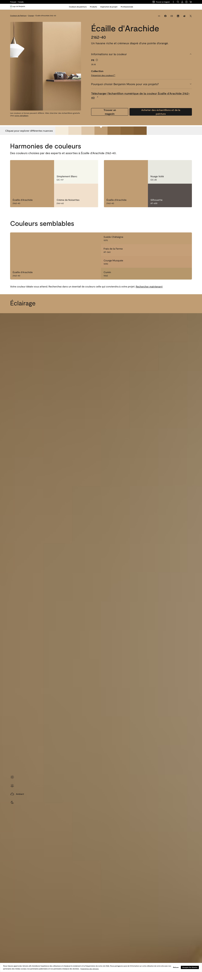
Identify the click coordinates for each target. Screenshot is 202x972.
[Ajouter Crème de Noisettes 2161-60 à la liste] (92, 188)
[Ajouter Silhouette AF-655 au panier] (178, 188)
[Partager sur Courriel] (172, 16)
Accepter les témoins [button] (189, 967)
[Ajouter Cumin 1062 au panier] (179, 273)
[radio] (12, 777)
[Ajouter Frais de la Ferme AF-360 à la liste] (186, 250)
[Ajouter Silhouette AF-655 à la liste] (186, 188)
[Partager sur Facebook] (165, 16)
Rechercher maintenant (149, 286)
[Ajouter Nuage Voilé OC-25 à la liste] (186, 165)
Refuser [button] (176, 967)
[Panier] (190, 2)
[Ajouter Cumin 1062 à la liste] (186, 273)
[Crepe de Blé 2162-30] (114, 130)
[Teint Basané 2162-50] (87, 130)
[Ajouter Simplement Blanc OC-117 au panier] (84, 165)
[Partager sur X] (191, 16)
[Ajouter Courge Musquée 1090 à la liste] (186, 261)
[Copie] (159, 16)
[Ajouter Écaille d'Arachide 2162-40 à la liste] (48, 165)
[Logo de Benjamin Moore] (19, 6)
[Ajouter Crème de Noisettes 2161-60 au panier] (84, 188)
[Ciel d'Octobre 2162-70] (61, 130)
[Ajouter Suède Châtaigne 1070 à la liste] (186, 238)
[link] (186, 2)
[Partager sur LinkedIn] (178, 16)
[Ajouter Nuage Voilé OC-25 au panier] (178, 165)
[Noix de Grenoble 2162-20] (127, 130)
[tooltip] (97, 60)
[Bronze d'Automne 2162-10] (140, 130)
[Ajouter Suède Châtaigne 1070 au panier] (179, 238)
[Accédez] (182, 2)
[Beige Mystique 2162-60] (74, 130)
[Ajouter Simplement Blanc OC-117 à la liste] (92, 165)
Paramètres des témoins (89, 969)
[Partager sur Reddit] (184, 16)
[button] (178, 2)
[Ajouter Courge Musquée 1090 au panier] (179, 261)
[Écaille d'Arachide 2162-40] (101, 130)
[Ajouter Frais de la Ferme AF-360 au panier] (179, 250)
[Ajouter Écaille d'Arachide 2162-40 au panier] (40, 165)
